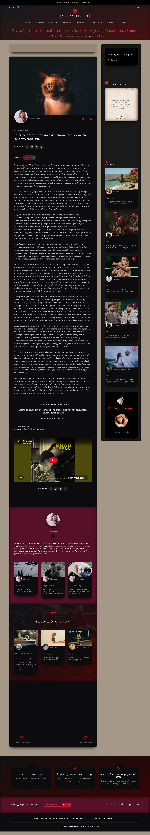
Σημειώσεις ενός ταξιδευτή (25, 659)
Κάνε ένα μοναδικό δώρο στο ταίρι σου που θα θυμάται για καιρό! (75, 779)
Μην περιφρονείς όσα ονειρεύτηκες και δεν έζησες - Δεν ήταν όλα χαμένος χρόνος (26, 665)
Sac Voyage (20, 586)
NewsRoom (39, 23)
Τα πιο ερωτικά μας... (31, 774)
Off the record (111, 376)
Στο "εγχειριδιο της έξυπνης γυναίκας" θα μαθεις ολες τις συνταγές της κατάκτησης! (118, 782)
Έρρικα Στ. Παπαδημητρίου (122, 369)
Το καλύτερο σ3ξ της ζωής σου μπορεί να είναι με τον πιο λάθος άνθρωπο (121, 246)
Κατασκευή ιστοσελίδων (74, 826)
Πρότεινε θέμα (64, 818)
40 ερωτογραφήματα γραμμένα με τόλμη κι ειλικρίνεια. (31, 779)
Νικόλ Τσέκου (54, 647)
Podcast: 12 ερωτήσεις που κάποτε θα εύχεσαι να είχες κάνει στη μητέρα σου (120, 380)
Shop (122, 23)
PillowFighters (96, 23)
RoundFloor (95, 826)
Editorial (26, 23)
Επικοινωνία (52, 818)
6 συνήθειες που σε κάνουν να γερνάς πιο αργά (79, 658)
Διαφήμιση (74, 818)
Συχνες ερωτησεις (135, 7)
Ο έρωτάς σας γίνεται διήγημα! (75, 774)
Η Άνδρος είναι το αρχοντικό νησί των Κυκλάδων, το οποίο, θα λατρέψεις (119, 203)
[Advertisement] (53, 709)
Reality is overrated (113, 332)
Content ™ (53, 23)
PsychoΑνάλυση (22, 131)
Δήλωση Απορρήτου (108, 818)
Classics (67, 23)
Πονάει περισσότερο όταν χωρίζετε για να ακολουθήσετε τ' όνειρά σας (53, 591)
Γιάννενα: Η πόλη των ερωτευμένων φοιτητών (24, 590)
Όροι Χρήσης (95, 818)
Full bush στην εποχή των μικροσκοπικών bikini (52, 658)
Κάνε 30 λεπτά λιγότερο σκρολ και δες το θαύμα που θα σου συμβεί (79, 591)
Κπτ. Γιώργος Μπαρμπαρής (23, 653)
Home (48, 36)
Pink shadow (48, 654)
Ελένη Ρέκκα (34, 118)
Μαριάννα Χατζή (118, 191)
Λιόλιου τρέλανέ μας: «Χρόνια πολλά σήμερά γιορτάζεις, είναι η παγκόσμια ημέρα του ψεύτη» (119, 291)
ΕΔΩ (62, 418)
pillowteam (116, 279)
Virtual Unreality (118, 235)
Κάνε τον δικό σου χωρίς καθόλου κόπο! (119, 775)
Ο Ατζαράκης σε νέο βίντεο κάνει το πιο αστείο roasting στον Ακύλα (120, 336)
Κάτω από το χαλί (113, 242)
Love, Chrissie (75, 654)
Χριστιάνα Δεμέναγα (83, 647)
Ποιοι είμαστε (84, 818)
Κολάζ (109, 286)
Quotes (110, 23)
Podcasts (81, 23)
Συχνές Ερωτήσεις (40, 818)
